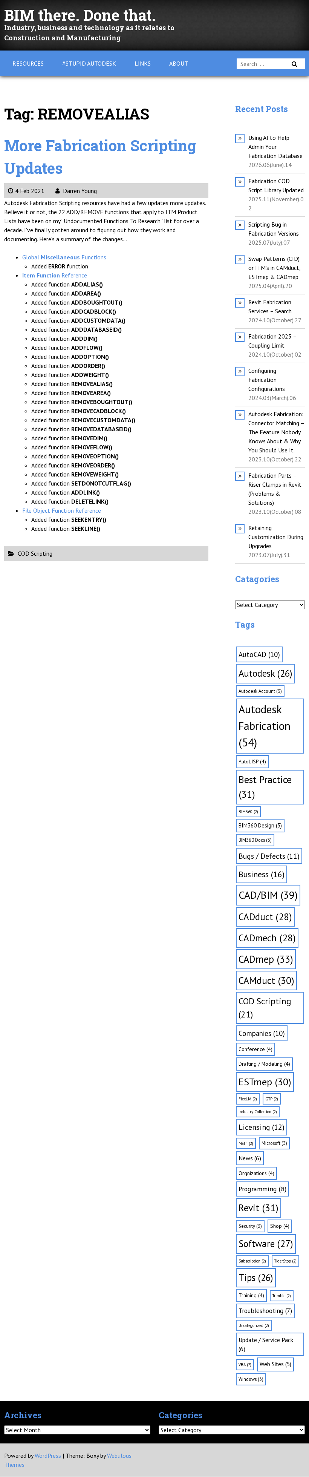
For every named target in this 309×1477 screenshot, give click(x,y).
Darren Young (79, 191)
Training (251, 1295)
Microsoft (274, 1143)
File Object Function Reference (61, 510)
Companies (262, 1033)
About (178, 63)
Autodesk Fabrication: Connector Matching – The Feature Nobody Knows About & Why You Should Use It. (276, 432)
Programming (262, 1188)
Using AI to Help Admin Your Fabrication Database (275, 146)
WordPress (48, 1455)
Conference (255, 1049)
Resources (28, 63)
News (250, 1158)
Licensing (262, 1127)
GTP (271, 1099)
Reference (54, 275)
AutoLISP (252, 761)
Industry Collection (258, 1111)
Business (262, 874)
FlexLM (248, 1099)
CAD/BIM (268, 895)
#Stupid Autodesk (89, 63)
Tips (256, 1278)
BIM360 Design (260, 825)
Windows (251, 1379)
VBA (245, 1364)
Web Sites (275, 1364)
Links (143, 63)
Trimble (281, 1295)
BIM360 (248, 811)
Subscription (252, 1261)
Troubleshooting (265, 1311)
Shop (279, 1226)
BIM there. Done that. (80, 15)
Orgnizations (256, 1173)
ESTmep (265, 1082)
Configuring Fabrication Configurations (266, 379)
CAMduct (266, 980)
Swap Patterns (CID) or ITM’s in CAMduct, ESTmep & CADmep (274, 267)
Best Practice (265, 786)
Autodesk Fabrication (265, 725)
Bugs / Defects (269, 856)
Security (250, 1226)
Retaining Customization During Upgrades (275, 537)
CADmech (267, 938)
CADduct (265, 916)
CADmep (266, 959)
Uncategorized (254, 1325)
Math (246, 1143)
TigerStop (285, 1261)
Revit (258, 1207)
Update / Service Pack (266, 1344)
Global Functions (64, 257)
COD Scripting (35, 553)
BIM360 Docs (255, 840)
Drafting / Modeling (264, 1063)
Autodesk (265, 673)
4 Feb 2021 (29, 191)
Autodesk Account (260, 691)
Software (266, 1244)
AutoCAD (259, 654)
